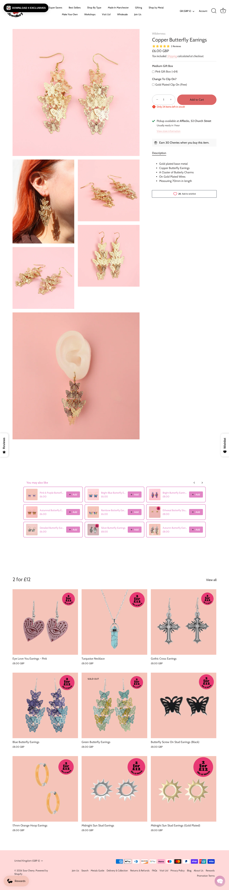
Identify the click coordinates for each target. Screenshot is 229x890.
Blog (189, 870)
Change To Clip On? (164, 79)
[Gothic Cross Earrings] (183, 622)
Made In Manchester (118, 7)
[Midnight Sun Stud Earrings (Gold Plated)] (183, 789)
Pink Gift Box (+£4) (166, 71)
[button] (26, 8)
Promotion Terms (206, 875)
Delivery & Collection (117, 870)
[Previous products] (194, 482)
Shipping (172, 56)
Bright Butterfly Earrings (175, 492)
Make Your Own (70, 14)
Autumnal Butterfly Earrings (52, 510)
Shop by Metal (156, 7)
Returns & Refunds (140, 870)
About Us (198, 870)
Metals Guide (97, 870)
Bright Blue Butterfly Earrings (113, 492)
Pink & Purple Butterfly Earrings (52, 492)
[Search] (214, 11)
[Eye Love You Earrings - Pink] (45, 622)
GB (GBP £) (185, 10)
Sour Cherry (29, 870)
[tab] (161, 153)
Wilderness (158, 33)
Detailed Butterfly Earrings (52, 527)
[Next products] (202, 482)
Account (203, 10)
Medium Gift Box (162, 66)
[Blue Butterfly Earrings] (45, 705)
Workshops (90, 14)
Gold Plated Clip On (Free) (171, 84)
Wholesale (122, 14)
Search (84, 870)
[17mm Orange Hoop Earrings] (45, 789)
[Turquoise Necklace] (114, 622)
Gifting (138, 7)
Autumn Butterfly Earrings (175, 527)
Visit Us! (106, 14)
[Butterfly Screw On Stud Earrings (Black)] (183, 705)
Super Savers (55, 7)
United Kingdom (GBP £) (27, 860)
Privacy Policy (177, 870)
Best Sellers (75, 7)
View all (211, 580)
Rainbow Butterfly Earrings (113, 510)
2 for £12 (22, 579)
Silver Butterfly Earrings (113, 527)
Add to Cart (197, 99)
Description (159, 153)
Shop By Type (94, 7)
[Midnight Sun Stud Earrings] (114, 789)
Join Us (137, 14)
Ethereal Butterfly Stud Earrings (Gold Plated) (175, 510)
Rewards (210, 870)
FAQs (154, 870)
